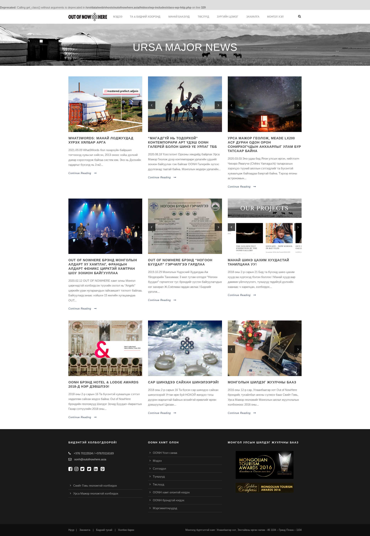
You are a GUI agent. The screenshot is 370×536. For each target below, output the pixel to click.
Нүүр (71, 529)
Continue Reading (79, 173)
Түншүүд (159, 476)
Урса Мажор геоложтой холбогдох (95, 493)
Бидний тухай (104, 529)
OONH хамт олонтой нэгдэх (171, 492)
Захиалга (252, 16)
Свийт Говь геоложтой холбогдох (95, 485)
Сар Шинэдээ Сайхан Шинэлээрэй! (183, 382)
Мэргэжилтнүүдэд (165, 508)
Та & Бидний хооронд (145, 16)
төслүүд (203, 16)
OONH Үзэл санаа (165, 452)
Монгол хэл (275, 16)
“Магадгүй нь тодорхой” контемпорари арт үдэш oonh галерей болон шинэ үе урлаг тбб (182, 142)
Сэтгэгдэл (159, 468)
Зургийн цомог (227, 16)
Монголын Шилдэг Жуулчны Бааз (262, 382)
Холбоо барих (126, 529)
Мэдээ (117, 16)
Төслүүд (158, 484)
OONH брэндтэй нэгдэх (168, 500)
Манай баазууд (179, 16)
